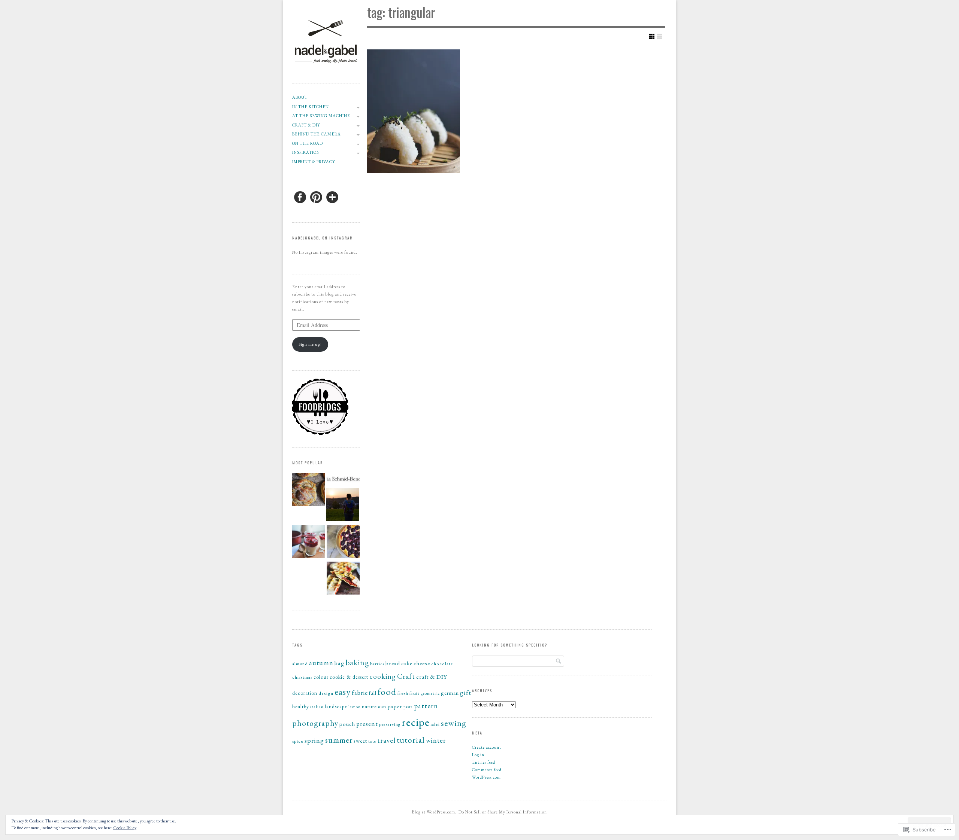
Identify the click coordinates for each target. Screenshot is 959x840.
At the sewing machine (321, 115)
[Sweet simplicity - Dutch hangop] (308, 542)
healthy (300, 706)
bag (339, 663)
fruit (414, 693)
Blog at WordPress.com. (434, 812)
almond (300, 663)
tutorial (411, 739)
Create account (486, 747)
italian (317, 707)
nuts (382, 706)
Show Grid (651, 36)
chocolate (442, 664)
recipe (416, 722)
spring (314, 740)
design (325, 693)
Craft (406, 676)
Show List (659, 36)
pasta (408, 706)
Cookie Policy (124, 828)
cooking (382, 676)
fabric (360, 692)
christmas (302, 677)
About (300, 97)
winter (436, 740)
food (387, 691)
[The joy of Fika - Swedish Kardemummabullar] (308, 490)
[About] (342, 505)
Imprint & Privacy (313, 161)
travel (386, 740)
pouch (347, 723)
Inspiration (306, 152)
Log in (478, 754)
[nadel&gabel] (326, 74)
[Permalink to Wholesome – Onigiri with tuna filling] (413, 111)
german (450, 692)
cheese (422, 663)
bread (392, 663)
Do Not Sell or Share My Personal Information (503, 812)
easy (343, 691)
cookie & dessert (349, 676)
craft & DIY (306, 125)
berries (377, 663)
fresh (402, 693)
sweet (360, 740)
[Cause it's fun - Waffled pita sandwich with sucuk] (343, 579)
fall (372, 693)
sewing (453, 722)
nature (369, 706)
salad (435, 724)
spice (297, 741)
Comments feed (487, 769)
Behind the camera (316, 134)
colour (321, 677)
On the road (307, 143)
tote (372, 741)
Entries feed (483, 762)
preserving (389, 724)
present (367, 724)
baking (357, 662)
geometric (430, 693)
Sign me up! (310, 344)
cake (406, 663)
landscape (336, 706)
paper (395, 706)
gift (465, 692)
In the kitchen (310, 106)
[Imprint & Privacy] (343, 479)
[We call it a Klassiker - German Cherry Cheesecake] (343, 542)
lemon (354, 706)
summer (339, 739)
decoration (304, 693)
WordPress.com (486, 777)
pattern (426, 706)
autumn (321, 663)
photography (315, 723)
